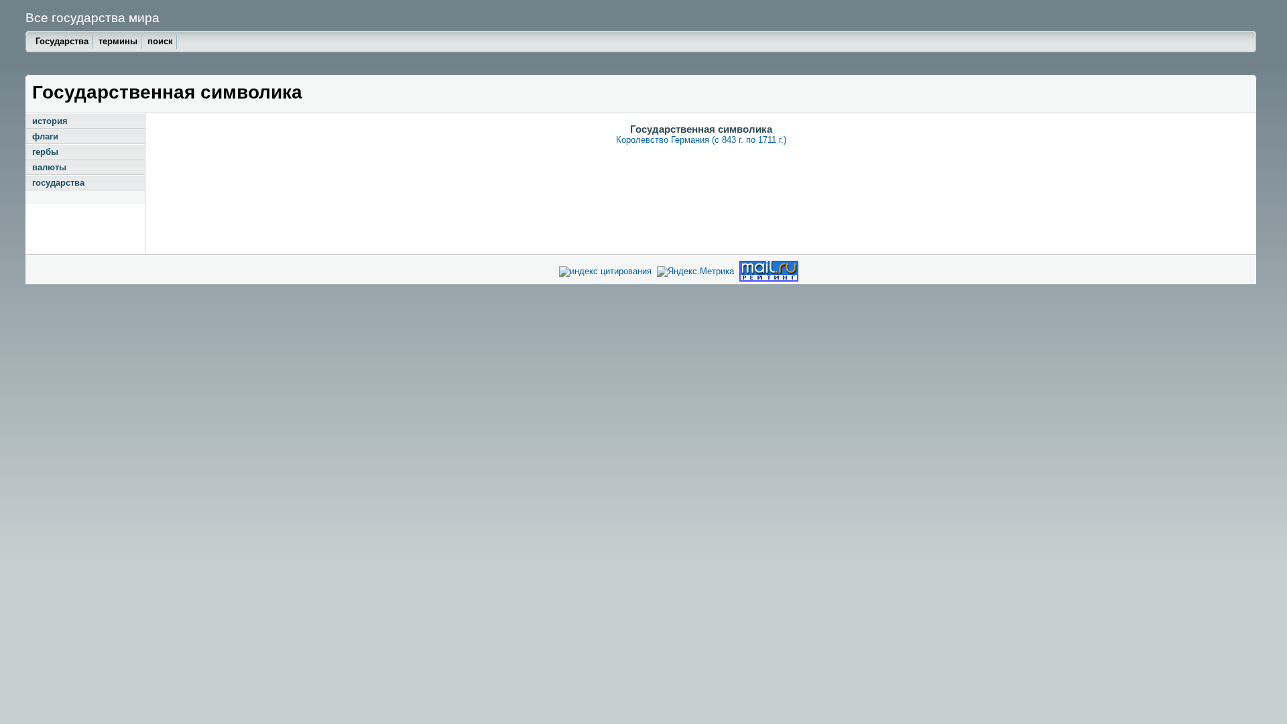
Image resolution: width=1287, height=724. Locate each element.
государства (58, 183)
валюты (49, 167)
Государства (62, 41)
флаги (45, 136)
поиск (160, 41)
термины (118, 41)
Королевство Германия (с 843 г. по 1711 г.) (701, 140)
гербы (45, 152)
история (50, 121)
